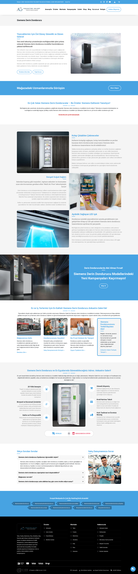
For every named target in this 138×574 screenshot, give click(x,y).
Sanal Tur (67, 2)
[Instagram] (104, 2)
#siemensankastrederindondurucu (44, 503)
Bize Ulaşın (115, 88)
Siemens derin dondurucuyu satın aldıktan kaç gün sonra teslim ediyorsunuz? (45, 481)
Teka (74, 528)
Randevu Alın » (22, 352)
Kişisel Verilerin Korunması (102, 570)
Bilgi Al (103, 286)
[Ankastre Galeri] (28, 9)
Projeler (102, 536)
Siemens (75, 551)
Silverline (75, 539)
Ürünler (58, 433)
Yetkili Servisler (104, 547)
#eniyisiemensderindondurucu (84, 507)
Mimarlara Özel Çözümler (106, 539)
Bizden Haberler (104, 551)
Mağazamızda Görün (82, 433)
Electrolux (75, 536)
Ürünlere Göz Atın (24, 72)
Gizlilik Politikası (116, 570)
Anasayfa (74, 570)
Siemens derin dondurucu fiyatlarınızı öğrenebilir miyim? (38, 457)
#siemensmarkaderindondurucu (61, 507)
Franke (74, 532)
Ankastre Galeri (104, 528)
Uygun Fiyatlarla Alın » (77, 350)
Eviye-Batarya (49, 536)
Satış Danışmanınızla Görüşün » (54, 350)
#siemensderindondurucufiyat (39, 507)
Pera (74, 547)
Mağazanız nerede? (25, 477)
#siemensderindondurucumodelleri (68, 503)
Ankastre (48, 528)
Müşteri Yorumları (104, 543)
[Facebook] (107, 2)
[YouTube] (110, 2)
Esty (74, 543)
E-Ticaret (31, 570)
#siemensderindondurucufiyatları (114, 503)
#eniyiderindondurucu (104, 507)
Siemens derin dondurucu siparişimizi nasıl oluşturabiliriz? (39, 473)
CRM (37, 570)
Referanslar (103, 532)
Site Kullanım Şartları (86, 570)
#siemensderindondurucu (22, 503)
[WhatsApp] (101, 2)
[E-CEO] (22, 570)
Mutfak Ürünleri (50, 539)
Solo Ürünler (49, 532)
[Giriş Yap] (114, 2)
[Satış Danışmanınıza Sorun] (104, 469)
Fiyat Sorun (38, 72)
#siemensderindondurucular (91, 503)
